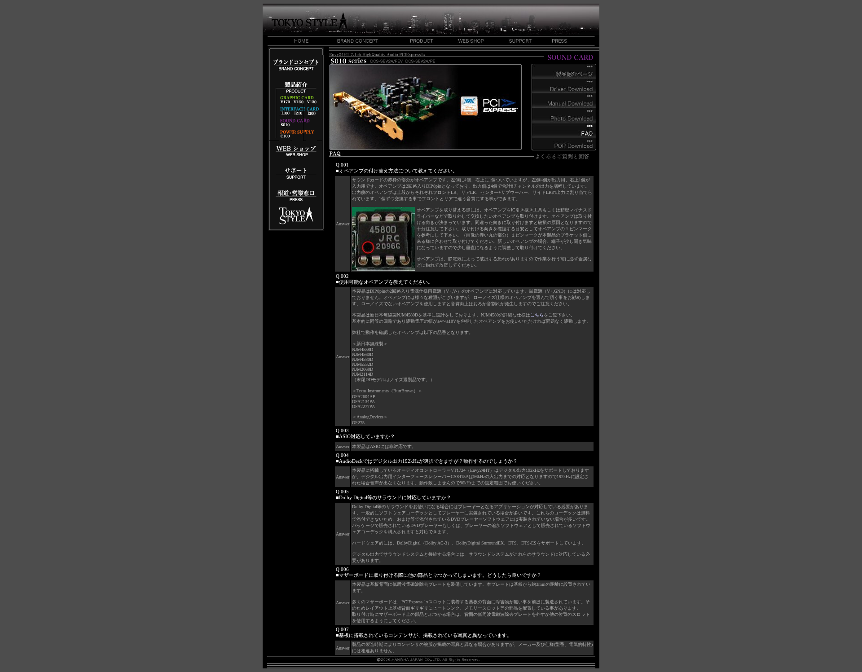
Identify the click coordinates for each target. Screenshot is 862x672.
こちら (537, 314)
